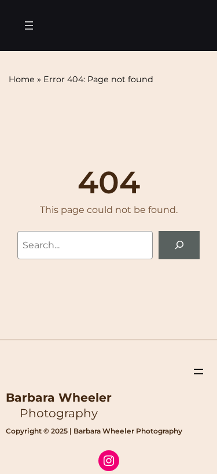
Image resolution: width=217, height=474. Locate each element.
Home (22, 79)
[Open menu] (29, 25)
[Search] (179, 245)
